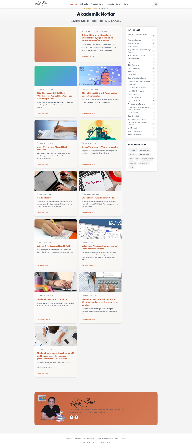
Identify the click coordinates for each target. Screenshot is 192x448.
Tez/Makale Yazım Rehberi (141, 119)
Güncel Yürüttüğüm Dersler (141, 88)
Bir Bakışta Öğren (141, 58)
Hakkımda (84, 4)
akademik (133, 163)
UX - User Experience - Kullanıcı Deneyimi (141, 124)
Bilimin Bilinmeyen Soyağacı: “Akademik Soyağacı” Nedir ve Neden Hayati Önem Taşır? (97, 38)
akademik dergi (144, 154)
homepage (133, 150)
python (132, 167)
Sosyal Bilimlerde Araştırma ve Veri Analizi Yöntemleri (141, 108)
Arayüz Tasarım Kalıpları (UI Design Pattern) (141, 51)
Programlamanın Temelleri (141, 104)
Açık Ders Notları (114, 4)
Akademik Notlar (141, 43)
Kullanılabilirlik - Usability (141, 91)
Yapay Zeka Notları (141, 134)
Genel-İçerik (141, 84)
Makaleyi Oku (87, 57)
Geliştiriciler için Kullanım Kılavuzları (141, 81)
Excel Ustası (141, 75)
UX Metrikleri (141, 128)
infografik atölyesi (147, 158)
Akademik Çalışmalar (141, 40)
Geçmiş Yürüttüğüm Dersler (141, 78)
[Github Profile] (76, 417)
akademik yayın (145, 150)
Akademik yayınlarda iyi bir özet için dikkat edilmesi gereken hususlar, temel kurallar (100, 302)
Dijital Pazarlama (141, 65)
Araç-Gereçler (141, 46)
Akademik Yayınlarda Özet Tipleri (52, 299)
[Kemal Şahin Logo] (41, 4)
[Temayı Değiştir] (155, 4)
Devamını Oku (42, 113)
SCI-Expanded (143, 163)
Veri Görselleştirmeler (141, 131)
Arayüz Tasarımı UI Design (141, 55)
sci (137, 158)
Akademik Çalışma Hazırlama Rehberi (141, 36)
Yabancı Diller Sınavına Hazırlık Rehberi (55, 246)
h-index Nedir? (44, 197)
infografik (133, 154)
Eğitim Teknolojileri (141, 68)
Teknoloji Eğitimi (141, 116)
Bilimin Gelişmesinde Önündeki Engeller (100, 147)
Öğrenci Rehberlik (141, 101)
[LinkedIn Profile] (71, 417)
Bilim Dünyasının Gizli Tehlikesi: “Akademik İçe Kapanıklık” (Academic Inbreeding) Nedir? (54, 96)
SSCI (131, 158)
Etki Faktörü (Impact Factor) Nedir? (98, 197)
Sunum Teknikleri (141, 113)
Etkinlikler (141, 71)
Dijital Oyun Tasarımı (141, 62)
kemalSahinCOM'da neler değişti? (108, 438)
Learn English (141, 94)
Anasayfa (73, 4)
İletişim (127, 4)
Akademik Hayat (97, 4)
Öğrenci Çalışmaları (141, 97)
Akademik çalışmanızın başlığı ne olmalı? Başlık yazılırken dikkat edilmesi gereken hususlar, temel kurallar (55, 356)
